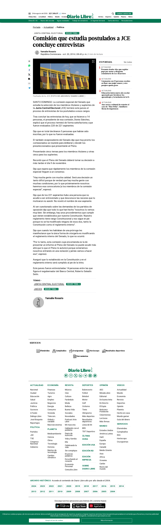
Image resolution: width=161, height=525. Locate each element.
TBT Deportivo (88, 431)
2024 (33, 486)
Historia (51, 447)
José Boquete (36, 419)
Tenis (84, 410)
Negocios (52, 403)
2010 (60, 491)
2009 (68, 491)
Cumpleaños (122, 432)
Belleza (68, 406)
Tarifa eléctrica (113, 21)
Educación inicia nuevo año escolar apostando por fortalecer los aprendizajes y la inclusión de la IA (116, 95)
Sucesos (34, 410)
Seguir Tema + (72, 33)
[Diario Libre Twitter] (76, 375)
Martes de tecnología (52, 451)
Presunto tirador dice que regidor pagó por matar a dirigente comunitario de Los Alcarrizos (114, 72)
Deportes (108, 17)
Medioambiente (54, 434)
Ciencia (51, 437)
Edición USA (88, 445)
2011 (51, 491)
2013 (33, 491)
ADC (101, 390)
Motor (85, 400)
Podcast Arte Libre (71, 420)
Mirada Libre (105, 393)
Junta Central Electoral (49, 284)
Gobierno (34, 447)
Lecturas (103, 418)
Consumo (52, 410)
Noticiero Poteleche (104, 411)
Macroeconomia (55, 425)
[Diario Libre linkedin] (80, 375)
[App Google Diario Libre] (63, 505)
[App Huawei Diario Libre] (97, 505)
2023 (42, 486)
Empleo (51, 400)
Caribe (102, 464)
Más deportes (88, 416)
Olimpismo (87, 413)
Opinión (116, 17)
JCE (32, 435)
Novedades (70, 416)
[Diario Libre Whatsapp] (95, 375)
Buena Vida (70, 410)
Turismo (51, 393)
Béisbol (85, 396)
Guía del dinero (123, 419)
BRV (84, 428)
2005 (103, 491)
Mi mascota (70, 425)
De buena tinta (106, 400)
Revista (100, 17)
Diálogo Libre (35, 416)
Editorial (103, 396)
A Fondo (33, 413)
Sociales (69, 413)
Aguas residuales (63, 21)
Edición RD (88, 450)
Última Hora (32, 17)
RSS (118, 435)
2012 (42, 491)
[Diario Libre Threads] (90, 375)
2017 (95, 486)
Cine (67, 393)
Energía (51, 406)
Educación (34, 396)
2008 (77, 491)
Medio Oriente (106, 450)
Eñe (66, 442)
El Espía (103, 406)
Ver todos (128, 62)
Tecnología (52, 444)
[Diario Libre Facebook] (66, 376)
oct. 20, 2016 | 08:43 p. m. (75, 54)
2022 (51, 486)
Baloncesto (87, 390)
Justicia (33, 403)
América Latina (106, 434)
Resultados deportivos (87, 420)
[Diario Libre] (80, 15)
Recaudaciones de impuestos (132, 21)
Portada (36, 27)
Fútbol (85, 393)
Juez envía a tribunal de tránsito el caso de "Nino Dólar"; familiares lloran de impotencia (115, 107)
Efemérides (122, 428)
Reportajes (35, 423)
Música (68, 390)
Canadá (103, 447)
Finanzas (51, 390)
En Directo (104, 403)
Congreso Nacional (34, 443)
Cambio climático (52, 456)
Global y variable (51, 420)
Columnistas (105, 415)
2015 (112, 486)
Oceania (103, 460)
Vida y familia (71, 439)
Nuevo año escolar (47, 21)
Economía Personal (69, 465)
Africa (102, 457)
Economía (65, 17)
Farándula (69, 400)
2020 (68, 486)
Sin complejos (71, 451)
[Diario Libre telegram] (85, 375)
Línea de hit (87, 425)
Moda (67, 403)
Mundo (57, 17)
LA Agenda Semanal (98, 21)
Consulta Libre (71, 470)
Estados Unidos (106, 430)
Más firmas (105, 421)
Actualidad (42, 17)
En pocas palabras (69, 455)
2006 (95, 491)
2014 (121, 486)
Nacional (34, 390)
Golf (84, 403)
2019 (77, 486)
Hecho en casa (123, 413)
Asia (101, 454)
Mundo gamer (123, 416)
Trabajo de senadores (80, 21)
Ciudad (33, 393)
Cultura (68, 396)
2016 (103, 486)
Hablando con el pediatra (72, 429)
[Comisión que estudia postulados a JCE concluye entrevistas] (29, 66)
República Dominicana (51, 54)
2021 (60, 486)
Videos (130, 17)
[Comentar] (29, 79)
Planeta (123, 17)
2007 (86, 491)
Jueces (38, 289)
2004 (112, 491)
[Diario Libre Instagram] (71, 376)
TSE (32, 438)
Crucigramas (122, 442)
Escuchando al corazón (71, 460)
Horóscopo (122, 438)
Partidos (34, 432)
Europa (103, 444)
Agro (50, 396)
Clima (50, 440)
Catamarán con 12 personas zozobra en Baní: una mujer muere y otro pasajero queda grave (115, 83)
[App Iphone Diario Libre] (79, 505)
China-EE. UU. (33, 21)
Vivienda (51, 413)
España (103, 440)
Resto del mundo (104, 468)
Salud (32, 400)
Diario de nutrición (69, 434)
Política (50, 17)
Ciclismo (86, 406)
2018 (86, 486)
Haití (102, 437)
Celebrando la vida (71, 446)
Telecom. (52, 416)
